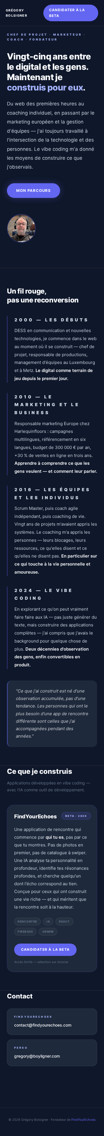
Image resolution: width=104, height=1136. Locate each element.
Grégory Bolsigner (16, 13)
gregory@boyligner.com (37, 1056)
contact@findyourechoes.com (42, 1025)
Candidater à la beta (67, 13)
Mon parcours (33, 190)
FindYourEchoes (83, 1120)
